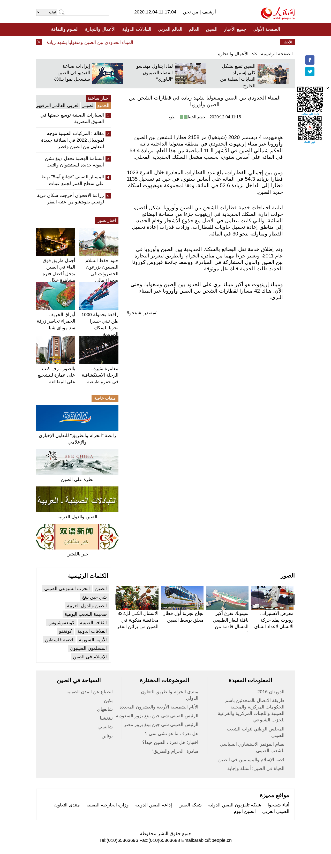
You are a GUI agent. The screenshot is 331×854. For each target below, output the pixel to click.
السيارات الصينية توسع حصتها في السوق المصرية (72, 118)
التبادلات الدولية (136, 29)
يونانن (107, 735)
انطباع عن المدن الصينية (89, 691)
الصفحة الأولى (266, 29)
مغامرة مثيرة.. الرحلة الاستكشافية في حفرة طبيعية (100, 375)
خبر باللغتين (77, 553)
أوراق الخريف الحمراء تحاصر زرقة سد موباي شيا (56, 321)
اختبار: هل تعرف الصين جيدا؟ (170, 742)
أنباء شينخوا (278, 804)
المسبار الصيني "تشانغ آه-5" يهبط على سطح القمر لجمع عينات (72, 180)
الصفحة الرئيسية (277, 53)
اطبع (173, 117)
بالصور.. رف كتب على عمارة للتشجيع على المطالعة (56, 375)
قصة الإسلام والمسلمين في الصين (251, 759)
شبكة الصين (190, 804)
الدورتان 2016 (270, 691)
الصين (211, 29)
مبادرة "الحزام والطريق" (175, 751)
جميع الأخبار (235, 29)
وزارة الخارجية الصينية (107, 804)
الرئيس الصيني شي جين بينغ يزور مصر (161, 724)
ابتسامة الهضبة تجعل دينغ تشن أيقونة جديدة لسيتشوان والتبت (74, 161)
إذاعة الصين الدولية (153, 804)
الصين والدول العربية (77, 516)
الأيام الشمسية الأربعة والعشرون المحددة (158, 707)
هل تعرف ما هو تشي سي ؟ (171, 733)
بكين (108, 700)
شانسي (105, 726)
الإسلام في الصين (90, 656)
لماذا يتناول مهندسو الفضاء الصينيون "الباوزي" (154, 73)
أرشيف (208, 11)
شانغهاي (105, 709)
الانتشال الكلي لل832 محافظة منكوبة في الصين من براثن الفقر (138, 620)
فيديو (143, 42)
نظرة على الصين (77, 479)
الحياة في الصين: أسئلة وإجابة (255, 768)
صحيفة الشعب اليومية (86, 614)
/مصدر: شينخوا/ (141, 312)
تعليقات (161, 42)
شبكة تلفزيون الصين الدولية (234, 804)
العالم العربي (170, 29)
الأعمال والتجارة (100, 29)
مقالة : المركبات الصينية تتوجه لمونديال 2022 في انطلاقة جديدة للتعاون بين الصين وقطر (72, 140)
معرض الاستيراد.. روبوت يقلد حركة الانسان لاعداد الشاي (274, 620)
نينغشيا (106, 718)
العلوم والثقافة (65, 29)
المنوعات (184, 42)
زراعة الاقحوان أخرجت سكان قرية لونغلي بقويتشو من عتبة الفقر (70, 198)
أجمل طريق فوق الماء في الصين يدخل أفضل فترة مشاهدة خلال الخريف (59, 273)
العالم (194, 29)
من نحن (191, 11)
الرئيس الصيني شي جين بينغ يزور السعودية (157, 715)
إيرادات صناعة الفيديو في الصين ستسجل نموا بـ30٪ (72, 73)
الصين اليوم (245, 811)
